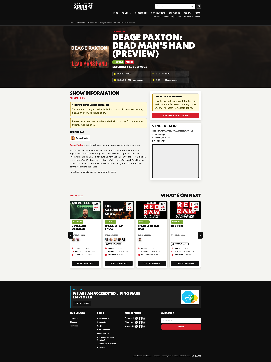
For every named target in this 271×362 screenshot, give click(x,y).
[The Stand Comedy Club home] (83, 6)
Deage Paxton (76, 145)
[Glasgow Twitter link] (136, 322)
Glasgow (178, 17)
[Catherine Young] (111, 239)
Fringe (197, 17)
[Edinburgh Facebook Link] (140, 318)
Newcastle (188, 17)
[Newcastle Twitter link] (136, 326)
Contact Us (174, 13)
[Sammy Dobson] (115, 239)
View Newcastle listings (175, 115)
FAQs (99, 326)
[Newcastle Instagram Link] (143, 326)
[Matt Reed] (119, 239)
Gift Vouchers (158, 13)
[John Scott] (140, 239)
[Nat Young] (107, 239)
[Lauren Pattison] (78, 239)
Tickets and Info (85, 263)
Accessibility (103, 318)
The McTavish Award (106, 344)
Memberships (141, 13)
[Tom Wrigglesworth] (123, 239)
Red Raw (187, 13)
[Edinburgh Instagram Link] (143, 318)
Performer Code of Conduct (105, 338)
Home (115, 13)
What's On (81, 23)
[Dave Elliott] (73, 239)
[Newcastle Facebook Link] (140, 326)
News (197, 13)
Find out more (82, 303)
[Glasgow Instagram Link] (143, 322)
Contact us (102, 322)
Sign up (181, 327)
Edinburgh (168, 17)
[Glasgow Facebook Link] (140, 322)
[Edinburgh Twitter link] (136, 318)
